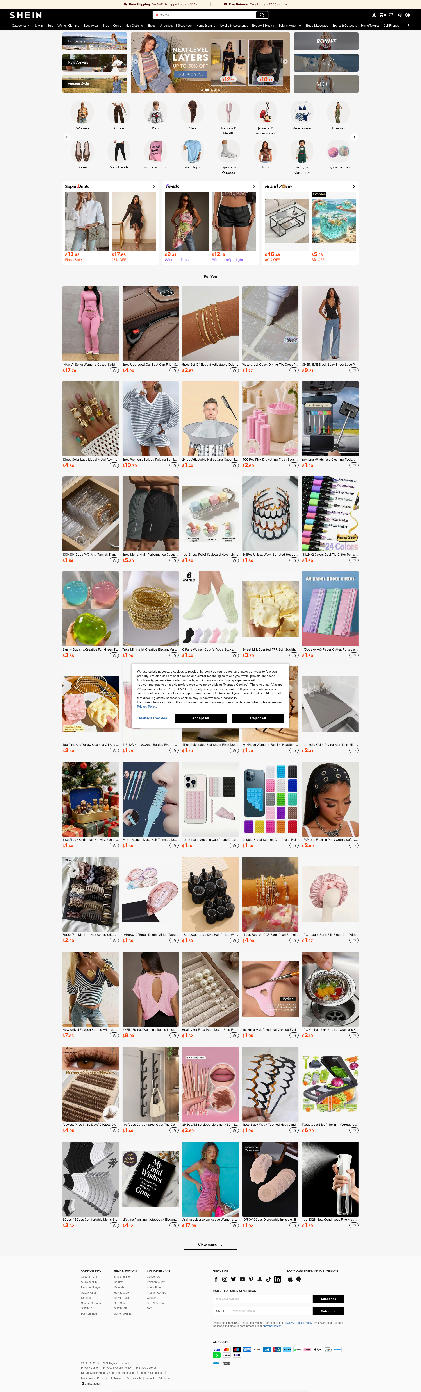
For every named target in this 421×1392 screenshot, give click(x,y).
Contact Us (153, 1276)
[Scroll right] (408, 25)
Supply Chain (89, 1292)
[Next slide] (285, 61)
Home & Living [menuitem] (205, 25)
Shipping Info (122, 1276)
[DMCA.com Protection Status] (226, 1363)
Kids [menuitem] (106, 25)
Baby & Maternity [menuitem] (290, 25)
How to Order (122, 1292)
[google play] (299, 1281)
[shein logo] (26, 15)
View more (208, 1245)
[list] (248, 1279)
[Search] (262, 14)
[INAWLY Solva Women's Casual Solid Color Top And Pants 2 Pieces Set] (90, 323)
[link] (105, 4)
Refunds (119, 1287)
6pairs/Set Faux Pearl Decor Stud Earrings (210, 1029)
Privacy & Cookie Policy (298, 1322)
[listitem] (90, 330)
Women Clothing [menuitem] (68, 25)
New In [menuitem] (38, 25)
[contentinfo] (278, 1352)
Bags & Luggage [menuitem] (317, 25)
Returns (118, 1282)
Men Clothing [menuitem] (134, 25)
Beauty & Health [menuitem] (263, 25)
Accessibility (134, 1378)
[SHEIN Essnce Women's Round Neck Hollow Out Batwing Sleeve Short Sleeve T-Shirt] (150, 989)
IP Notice (116, 1378)
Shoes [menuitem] (151, 25)
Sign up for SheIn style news (234, 1290)
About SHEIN (89, 1276)
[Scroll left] (403, 25)
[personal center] (373, 15)
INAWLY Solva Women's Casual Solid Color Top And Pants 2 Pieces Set (90, 364)
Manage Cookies (146, 1367)
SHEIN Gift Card (156, 1303)
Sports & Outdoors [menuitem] (344, 25)
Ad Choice (165, 1378)
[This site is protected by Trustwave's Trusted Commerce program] (216, 1363)
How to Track (122, 1297)
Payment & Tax (156, 1282)
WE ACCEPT (220, 1342)
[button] (400, 15)
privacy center (272, 1326)
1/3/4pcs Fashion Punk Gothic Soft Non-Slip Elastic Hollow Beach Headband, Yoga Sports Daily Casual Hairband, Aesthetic (330, 839)
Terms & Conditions (151, 1372)
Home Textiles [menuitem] (370, 25)
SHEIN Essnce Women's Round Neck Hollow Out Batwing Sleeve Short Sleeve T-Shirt (150, 1029)
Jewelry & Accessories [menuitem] (234, 25)
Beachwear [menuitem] (91, 25)
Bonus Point (154, 1287)
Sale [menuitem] (50, 25)
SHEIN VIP (120, 1308)
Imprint (150, 1378)
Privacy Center (90, 1367)
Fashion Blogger (91, 1287)
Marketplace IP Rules (94, 1378)
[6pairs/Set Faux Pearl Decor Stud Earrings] (210, 989)
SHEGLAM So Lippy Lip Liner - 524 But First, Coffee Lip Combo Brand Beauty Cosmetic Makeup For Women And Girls (210, 1124)
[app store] (290, 1281)
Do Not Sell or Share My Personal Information (108, 1372)
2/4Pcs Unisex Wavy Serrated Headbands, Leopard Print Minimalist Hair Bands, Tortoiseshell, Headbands (270, 554)
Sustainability (89, 1282)
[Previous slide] (135, 61)
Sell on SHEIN (122, 1313)
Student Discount (91, 1303)
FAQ (149, 1308)
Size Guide (120, 1303)
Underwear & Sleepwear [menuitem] (176, 25)
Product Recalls (156, 1292)
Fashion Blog (89, 1313)
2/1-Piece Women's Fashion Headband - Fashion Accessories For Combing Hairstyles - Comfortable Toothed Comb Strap (270, 744)
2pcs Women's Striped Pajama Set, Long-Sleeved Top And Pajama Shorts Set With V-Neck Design (150, 459)
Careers (86, 1297)
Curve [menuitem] (117, 25)
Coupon (152, 1297)
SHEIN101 (87, 1308)
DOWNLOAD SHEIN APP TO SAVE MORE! (313, 1270)
